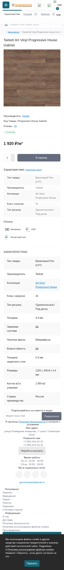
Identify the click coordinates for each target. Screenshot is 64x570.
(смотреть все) (33, 169)
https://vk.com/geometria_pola (35, 474)
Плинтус (7, 502)
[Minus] (13, 160)
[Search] (6, 24)
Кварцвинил (13, 32)
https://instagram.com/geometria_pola (19, 474)
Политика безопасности (32, 421)
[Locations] (39, 5)
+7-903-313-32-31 (33, 445)
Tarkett (25, 116)
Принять (32, 563)
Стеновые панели (13, 509)
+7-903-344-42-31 (33, 441)
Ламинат (7, 492)
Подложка (8, 506)
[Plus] (13, 156)
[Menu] (6, 5)
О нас (6, 516)
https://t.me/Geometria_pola (43, 474)
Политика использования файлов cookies (26, 526)
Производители (11, 530)
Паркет (6, 499)
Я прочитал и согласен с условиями (32, 423)
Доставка (8, 520)
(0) (15, 126)
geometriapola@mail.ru (32, 482)
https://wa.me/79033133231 (27, 474)
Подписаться (51, 416)
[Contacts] (49, 5)
